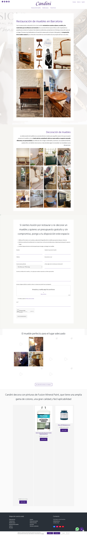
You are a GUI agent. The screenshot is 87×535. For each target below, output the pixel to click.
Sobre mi (11, 526)
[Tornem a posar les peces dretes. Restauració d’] (36, 374)
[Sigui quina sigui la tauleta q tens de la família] (66, 344)
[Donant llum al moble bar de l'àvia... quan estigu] (21, 344)
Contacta (31, 519)
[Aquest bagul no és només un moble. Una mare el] (21, 374)
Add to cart (23, 502)
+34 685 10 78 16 (56, 522)
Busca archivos (43, 294)
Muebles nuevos (45, 7)
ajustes (43, 533)
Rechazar (56, 533)
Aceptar (50, 533)
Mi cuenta (11, 527)
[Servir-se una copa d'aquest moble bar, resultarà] (36, 359)
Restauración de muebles (36, 7)
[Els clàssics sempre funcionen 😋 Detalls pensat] (66, 374)
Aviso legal (32, 524)
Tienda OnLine (53, 7)
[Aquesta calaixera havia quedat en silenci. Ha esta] (66, 359)
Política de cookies (33, 522)
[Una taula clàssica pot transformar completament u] (51, 344)
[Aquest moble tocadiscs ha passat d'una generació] (51, 374)
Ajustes (63, 533)
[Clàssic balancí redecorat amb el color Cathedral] (51, 359)
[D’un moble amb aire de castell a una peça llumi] (21, 359)
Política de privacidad (30, 298)
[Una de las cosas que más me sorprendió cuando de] (36, 344)
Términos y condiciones (34, 526)
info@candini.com (56, 521)
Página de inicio (12, 519)
